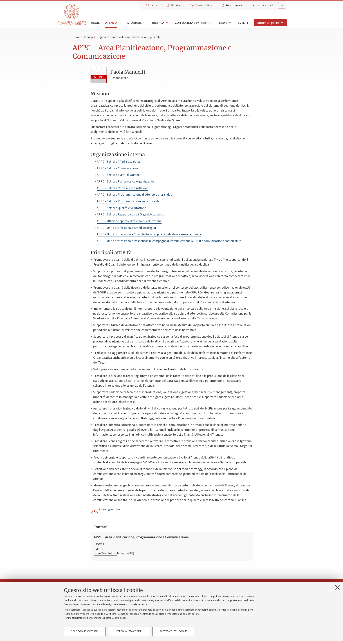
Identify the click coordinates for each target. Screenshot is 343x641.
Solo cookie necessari (84, 631)
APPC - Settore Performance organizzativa (125, 181)
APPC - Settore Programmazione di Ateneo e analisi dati (134, 194)
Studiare (134, 23)
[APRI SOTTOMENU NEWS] (229, 23)
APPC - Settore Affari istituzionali (119, 161)
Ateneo (111, 23)
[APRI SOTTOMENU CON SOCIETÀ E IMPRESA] (211, 23)
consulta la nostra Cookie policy (109, 618)
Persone (99, 544)
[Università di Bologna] (72, 14)
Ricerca (158, 23)
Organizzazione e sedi (110, 37)
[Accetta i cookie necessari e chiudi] (337, 587)
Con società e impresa (192, 23)
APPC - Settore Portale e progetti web (122, 188)
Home (95, 23)
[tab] (281, 5)
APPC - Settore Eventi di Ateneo (118, 175)
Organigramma (109, 509)
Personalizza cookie (129, 631)
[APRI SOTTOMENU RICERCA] (166, 23)
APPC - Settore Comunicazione (117, 168)
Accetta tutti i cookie (173, 631)
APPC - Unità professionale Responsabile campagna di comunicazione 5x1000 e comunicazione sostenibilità (169, 241)
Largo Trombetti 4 (105, 553)
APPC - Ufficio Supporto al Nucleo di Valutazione (129, 221)
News (223, 23)
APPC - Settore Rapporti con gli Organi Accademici (131, 214)
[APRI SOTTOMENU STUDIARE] (144, 23)
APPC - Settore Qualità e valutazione (121, 208)
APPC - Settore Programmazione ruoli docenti (128, 201)
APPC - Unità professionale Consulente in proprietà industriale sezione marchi (149, 234)
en (281, 5)
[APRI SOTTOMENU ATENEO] (119, 23)
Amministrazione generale (143, 37)
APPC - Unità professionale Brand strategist (126, 228)
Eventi (243, 23)
